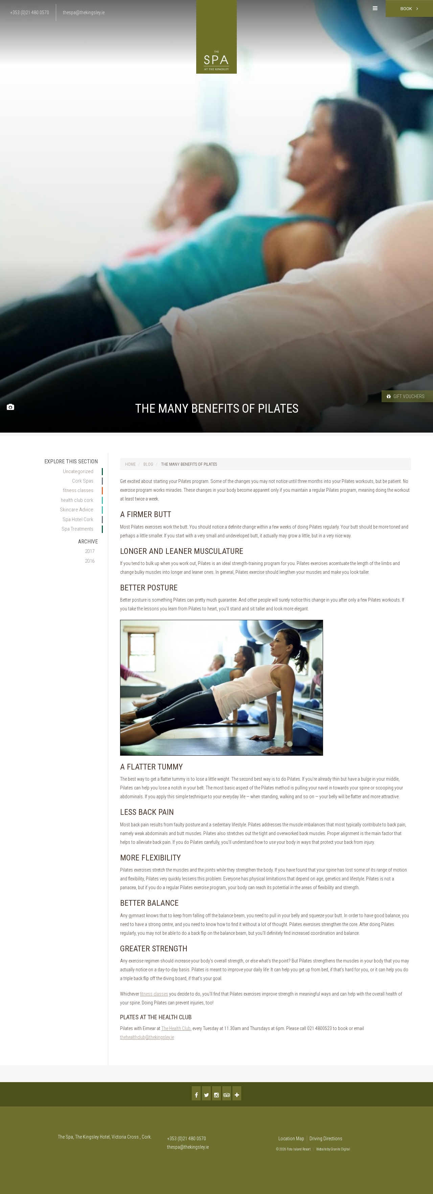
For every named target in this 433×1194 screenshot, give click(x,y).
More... (236, 1093)
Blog (148, 464)
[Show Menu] (375, 8)
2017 (89, 551)
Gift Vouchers (408, 396)
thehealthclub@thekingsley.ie (147, 1037)
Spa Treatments (77, 529)
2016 (89, 561)
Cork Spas (82, 481)
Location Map (291, 1138)
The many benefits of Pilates (189, 464)
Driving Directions (326, 1138)
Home (130, 464)
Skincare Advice (76, 510)
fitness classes (78, 490)
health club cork (77, 500)
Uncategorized (78, 471)
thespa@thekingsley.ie (188, 1147)
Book (407, 8)
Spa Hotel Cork (78, 519)
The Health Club (175, 1028)
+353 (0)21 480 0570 (186, 1138)
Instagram (216, 1093)
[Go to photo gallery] (10, 407)
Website (321, 1149)
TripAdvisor (226, 1093)
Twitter (206, 1093)
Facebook (196, 1093)
